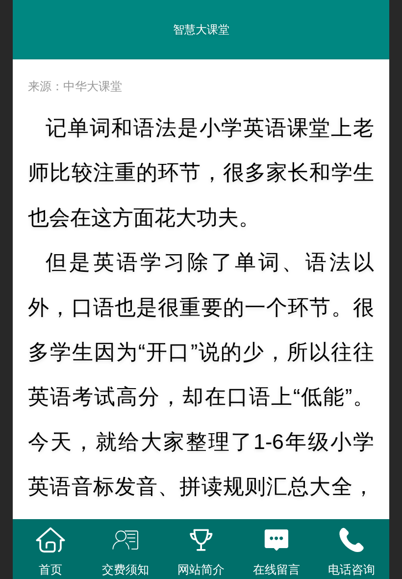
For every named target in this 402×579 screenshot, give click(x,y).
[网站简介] (201, 540)
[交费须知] (126, 540)
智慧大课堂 (201, 29)
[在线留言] (276, 540)
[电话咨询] (351, 540)
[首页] (50, 540)
